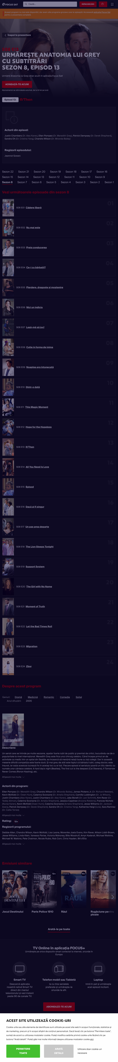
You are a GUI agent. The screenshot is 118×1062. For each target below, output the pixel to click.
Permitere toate (23, 1051)
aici (92, 1039)
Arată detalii (58, 1051)
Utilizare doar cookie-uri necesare (90, 1051)
